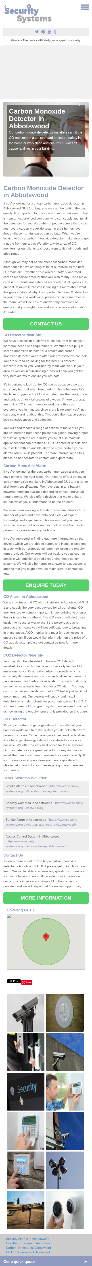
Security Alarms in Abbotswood (27, 1238)
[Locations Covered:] (5, 6)
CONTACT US (46, 324)
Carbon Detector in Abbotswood (28, 1247)
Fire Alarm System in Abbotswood (29, 1243)
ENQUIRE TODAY (45, 585)
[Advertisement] (46, 72)
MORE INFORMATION (46, 898)
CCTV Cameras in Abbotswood (28, 1252)
